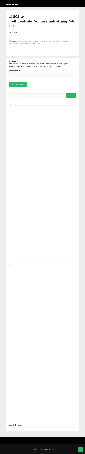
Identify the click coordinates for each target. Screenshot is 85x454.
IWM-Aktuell (12, 4)
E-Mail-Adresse (15, 70)
